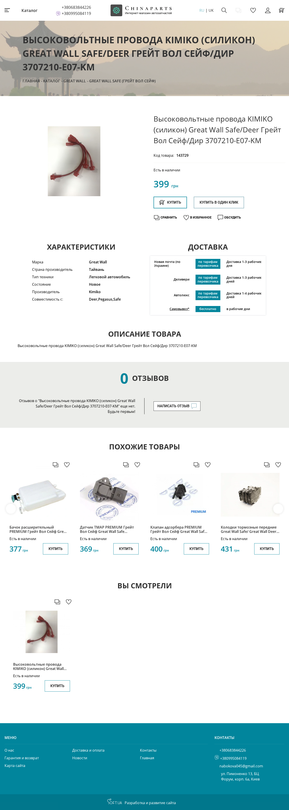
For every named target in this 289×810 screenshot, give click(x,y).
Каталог (29, 10)
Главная (31, 80)
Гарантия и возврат (22, 757)
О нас (9, 750)
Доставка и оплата (88, 750)
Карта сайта (15, 765)
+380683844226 (76, 7)
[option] (74, 161)
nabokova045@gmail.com (241, 766)
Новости (79, 757)
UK (211, 10)
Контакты (148, 750)
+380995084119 (76, 13)
